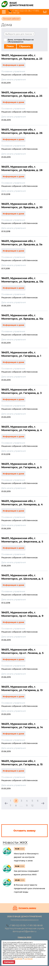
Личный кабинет (11, 19)
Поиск (10, 46)
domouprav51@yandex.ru (24, 931)
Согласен (9, 962)
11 (27, 805)
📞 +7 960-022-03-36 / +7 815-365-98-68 (24, 12)
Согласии (28, 959)
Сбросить (24, 46)
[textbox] (19, 34)
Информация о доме (13, 65)
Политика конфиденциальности (25, 920)
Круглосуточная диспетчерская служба (24, 928)
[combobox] (19, 34)
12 (32, 805)
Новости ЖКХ (15, 842)
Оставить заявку (27, 908)
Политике (18, 959)
